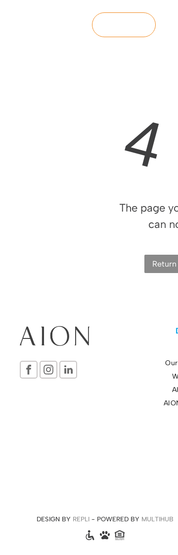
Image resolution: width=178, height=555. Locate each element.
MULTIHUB (157, 519)
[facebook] (29, 371)
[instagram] (48, 371)
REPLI (81, 519)
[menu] (163, 17)
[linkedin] (68, 371)
